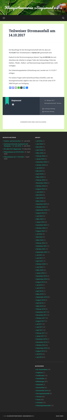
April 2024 (39, 198)
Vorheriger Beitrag (49, 109)
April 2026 (39, 150)
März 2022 (39, 240)
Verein (38, 399)
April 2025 (39, 174)
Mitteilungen (40, 381)
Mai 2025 (39, 171)
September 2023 (41, 210)
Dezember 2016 (41, 339)
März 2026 (39, 153)
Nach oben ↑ (60, 416)
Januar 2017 (40, 336)
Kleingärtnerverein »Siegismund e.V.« (33, 7)
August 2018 (40, 300)
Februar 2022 (40, 243)
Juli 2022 (39, 234)
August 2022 (40, 231)
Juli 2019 (39, 285)
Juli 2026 (39, 141)
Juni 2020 (39, 267)
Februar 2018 (40, 309)
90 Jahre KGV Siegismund (12, 149)
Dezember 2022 (41, 225)
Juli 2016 (39, 354)
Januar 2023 (40, 222)
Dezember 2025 (41, 162)
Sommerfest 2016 (42, 390)
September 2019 (41, 279)
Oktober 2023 (41, 207)
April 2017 (39, 330)
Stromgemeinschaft (50, 103)
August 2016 (40, 351)
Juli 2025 (39, 168)
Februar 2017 (40, 333)
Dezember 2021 (41, 246)
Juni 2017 (39, 327)
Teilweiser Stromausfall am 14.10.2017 (32, 32)
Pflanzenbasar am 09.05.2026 (14, 152)
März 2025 (39, 177)
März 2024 (39, 201)
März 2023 (39, 219)
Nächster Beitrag (49, 111)
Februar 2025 (40, 180)
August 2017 (40, 321)
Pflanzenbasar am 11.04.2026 (14, 157)
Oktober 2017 (41, 318)
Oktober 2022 (41, 228)
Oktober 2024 (41, 186)
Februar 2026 (40, 156)
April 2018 (39, 303)
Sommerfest (40, 387)
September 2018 (41, 297)
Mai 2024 (39, 195)
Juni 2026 (39, 144)
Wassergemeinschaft (43, 405)
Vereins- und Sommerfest (12, 141)
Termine (59, 103)
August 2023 (40, 213)
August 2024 (40, 189)
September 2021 (41, 252)
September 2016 (41, 348)
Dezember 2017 (41, 312)
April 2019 (39, 291)
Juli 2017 (39, 324)
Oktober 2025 (41, 165)
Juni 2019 (39, 288)
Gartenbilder (40, 378)
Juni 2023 (39, 216)
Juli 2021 (39, 255)
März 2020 (39, 270)
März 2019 (39, 294)
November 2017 (41, 315)
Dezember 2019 (41, 276)
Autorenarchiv (13, 104)
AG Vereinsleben (41, 369)
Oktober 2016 (41, 345)
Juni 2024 (39, 192)
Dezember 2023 (41, 204)
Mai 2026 (39, 147)
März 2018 (39, 306)
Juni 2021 (39, 258)
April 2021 (39, 261)
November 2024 (41, 183)
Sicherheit (39, 384)
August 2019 (40, 282)
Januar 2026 (40, 159)
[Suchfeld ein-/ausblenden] (63, 18)
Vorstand (39, 402)
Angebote (39, 372)
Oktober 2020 (41, 264)
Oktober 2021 (41, 249)
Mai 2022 (39, 237)
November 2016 (41, 342)
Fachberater (40, 375)
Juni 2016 (39, 357)
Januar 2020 (40, 273)
